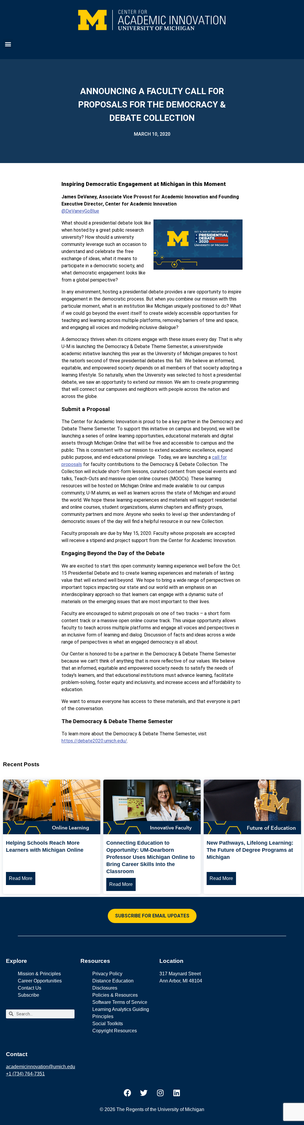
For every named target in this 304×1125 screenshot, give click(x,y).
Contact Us (29, 987)
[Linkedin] (176, 1092)
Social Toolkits (107, 1023)
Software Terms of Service (119, 1002)
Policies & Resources (115, 995)
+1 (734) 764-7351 (25, 1073)
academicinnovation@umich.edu (40, 1066)
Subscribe (28, 995)
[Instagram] (160, 1092)
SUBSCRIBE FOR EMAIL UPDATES (152, 916)
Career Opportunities (40, 980)
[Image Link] (51, 832)
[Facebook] (127, 1092)
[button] (8, 44)
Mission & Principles (39, 973)
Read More (20, 878)
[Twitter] (144, 1092)
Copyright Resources (114, 1030)
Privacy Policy (107, 973)
